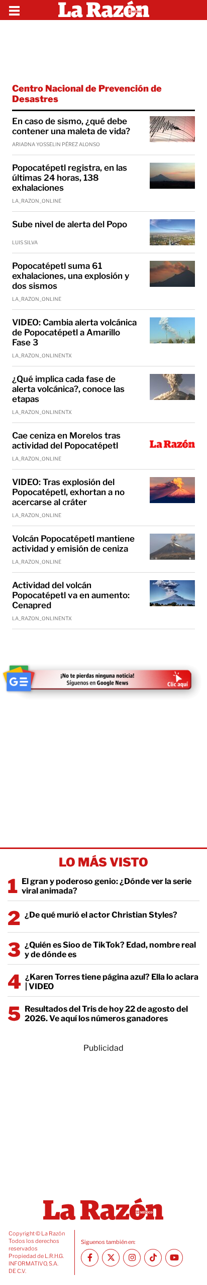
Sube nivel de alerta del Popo (69, 224)
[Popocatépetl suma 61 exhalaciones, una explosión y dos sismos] (172, 274)
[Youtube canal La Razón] (174, 1257)
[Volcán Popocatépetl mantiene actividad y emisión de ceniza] (172, 547)
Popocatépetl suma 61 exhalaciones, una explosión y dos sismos (70, 276)
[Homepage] (103, 10)
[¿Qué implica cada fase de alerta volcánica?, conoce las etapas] (172, 387)
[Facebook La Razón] (89, 1257)
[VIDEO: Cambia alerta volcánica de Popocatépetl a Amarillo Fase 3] (172, 330)
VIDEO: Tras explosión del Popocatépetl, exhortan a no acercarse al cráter (68, 492)
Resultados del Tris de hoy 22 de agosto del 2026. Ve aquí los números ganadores (106, 1013)
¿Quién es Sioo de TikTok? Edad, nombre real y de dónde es (110, 949)
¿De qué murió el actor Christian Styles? (101, 915)
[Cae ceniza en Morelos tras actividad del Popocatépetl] (172, 444)
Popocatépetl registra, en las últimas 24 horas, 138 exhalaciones (69, 178)
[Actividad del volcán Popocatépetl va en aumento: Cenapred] (172, 593)
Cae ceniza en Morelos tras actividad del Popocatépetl (66, 441)
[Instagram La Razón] (132, 1257)
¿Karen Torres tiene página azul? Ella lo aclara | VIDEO (111, 981)
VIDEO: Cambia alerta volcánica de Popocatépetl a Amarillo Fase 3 (74, 332)
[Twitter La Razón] (111, 1257)
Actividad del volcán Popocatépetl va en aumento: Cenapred (71, 595)
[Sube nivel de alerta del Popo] (172, 232)
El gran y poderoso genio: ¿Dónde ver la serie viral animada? (106, 886)
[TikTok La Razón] (153, 1257)
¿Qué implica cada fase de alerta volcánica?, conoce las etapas (68, 389)
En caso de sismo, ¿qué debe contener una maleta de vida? (71, 126)
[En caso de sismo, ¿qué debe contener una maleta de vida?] (172, 129)
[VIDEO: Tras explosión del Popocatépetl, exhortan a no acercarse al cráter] (172, 490)
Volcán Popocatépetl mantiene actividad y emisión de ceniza (73, 544)
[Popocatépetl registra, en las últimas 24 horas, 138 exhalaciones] (172, 176)
